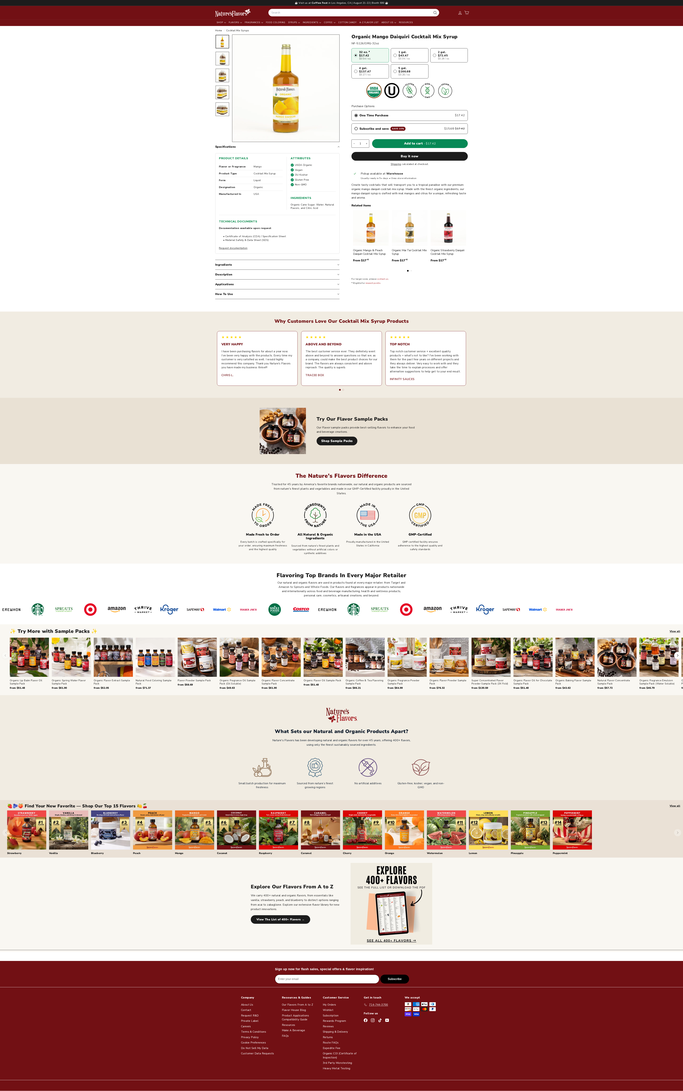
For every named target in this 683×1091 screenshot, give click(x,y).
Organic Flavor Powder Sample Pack (448, 682)
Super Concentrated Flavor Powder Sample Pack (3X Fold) (490, 682)
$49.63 (227, 688)
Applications (224, 284)
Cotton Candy (347, 22)
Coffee (328, 22)
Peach (137, 853)
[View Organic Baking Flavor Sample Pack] (575, 657)
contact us (382, 279)
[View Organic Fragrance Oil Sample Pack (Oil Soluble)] (239, 657)
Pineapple (517, 853)
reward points (373, 283)
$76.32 (437, 688)
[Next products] (677, 655)
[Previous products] (5, 655)
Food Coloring (275, 22)
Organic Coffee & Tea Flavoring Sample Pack (364, 682)
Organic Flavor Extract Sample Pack (112, 682)
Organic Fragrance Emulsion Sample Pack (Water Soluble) (656, 682)
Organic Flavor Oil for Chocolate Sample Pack (532, 682)
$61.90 (59, 688)
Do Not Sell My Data (254, 1048)
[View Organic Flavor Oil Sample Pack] (323, 657)
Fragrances (253, 22)
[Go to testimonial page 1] (340, 390)
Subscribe (394, 979)
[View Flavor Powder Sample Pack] (197, 657)
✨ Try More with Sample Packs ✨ (54, 631)
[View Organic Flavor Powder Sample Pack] (449, 657)
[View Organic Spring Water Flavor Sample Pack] (71, 657)
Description (223, 274)
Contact (246, 1010)
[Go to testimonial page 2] (343, 390)
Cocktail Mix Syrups (237, 30)
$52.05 (101, 688)
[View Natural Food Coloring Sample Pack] (155, 657)
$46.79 (647, 688)
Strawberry (14, 853)
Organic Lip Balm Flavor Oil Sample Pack (26, 682)
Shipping (396, 164)
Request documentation (233, 248)
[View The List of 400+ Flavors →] (391, 904)
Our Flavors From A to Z (297, 1004)
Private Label (249, 1021)
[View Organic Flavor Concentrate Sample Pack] (281, 657)
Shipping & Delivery (335, 1032)
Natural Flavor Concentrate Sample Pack (613, 682)
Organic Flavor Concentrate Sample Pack (278, 682)
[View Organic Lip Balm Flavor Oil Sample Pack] (29, 657)
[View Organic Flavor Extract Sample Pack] (113, 657)
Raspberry (265, 853)
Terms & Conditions (253, 1032)
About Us (388, 22)
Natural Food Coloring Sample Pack (154, 682)
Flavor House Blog (294, 1010)
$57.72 (605, 688)
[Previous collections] (6, 832)
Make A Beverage (293, 1030)
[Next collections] (677, 832)
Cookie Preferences (253, 1042)
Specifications (225, 147)
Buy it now (410, 156)
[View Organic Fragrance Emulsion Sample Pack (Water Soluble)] (659, 657)
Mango (179, 853)
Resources (406, 22)
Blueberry (97, 853)
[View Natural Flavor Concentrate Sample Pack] (617, 657)
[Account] (460, 12)
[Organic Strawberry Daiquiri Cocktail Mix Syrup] (448, 228)
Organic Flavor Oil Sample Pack (322, 680)
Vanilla (53, 853)
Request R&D (250, 1015)
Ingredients (311, 22)
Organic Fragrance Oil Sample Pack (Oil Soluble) (238, 682)
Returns (328, 1037)
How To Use (224, 294)
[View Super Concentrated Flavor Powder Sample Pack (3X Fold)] (491, 657)
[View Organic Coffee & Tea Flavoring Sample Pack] (365, 657)
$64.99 (395, 688)
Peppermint (560, 853)
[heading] (233, 13)
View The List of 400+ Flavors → (280, 919)
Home (219, 30)
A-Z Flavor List (369, 22)
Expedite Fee (331, 1048)
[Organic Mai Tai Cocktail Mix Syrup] (409, 228)
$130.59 (480, 688)
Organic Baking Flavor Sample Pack (573, 682)
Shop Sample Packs (337, 441)
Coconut (222, 853)
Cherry (347, 853)
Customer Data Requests (257, 1053)
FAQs (285, 1036)
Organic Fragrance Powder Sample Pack (403, 682)
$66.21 (353, 688)
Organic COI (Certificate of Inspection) (340, 1055)
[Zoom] (285, 88)
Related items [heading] (361, 205)
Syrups (293, 22)
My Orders (329, 1004)
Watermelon (435, 853)
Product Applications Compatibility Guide (295, 1017)
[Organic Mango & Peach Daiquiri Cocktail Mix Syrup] (371, 228)
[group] (346, 664)
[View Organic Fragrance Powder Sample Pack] (407, 657)
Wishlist (328, 1010)
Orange (389, 853)
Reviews (328, 1026)
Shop (220, 22)
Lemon (473, 853)
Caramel (306, 853)
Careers (246, 1026)
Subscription (331, 1015)
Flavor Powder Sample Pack (194, 680)
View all (675, 631)
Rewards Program (334, 1021)
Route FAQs (330, 1042)
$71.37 (143, 688)
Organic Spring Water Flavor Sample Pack (69, 682)
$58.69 (185, 684)
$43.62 (563, 688)
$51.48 (17, 688)
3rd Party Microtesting (337, 1063)
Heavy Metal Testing (336, 1068)
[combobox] (353, 12)
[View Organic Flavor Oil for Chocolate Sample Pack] (533, 657)
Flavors (234, 22)
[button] (466, 12)
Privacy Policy (250, 1037)
